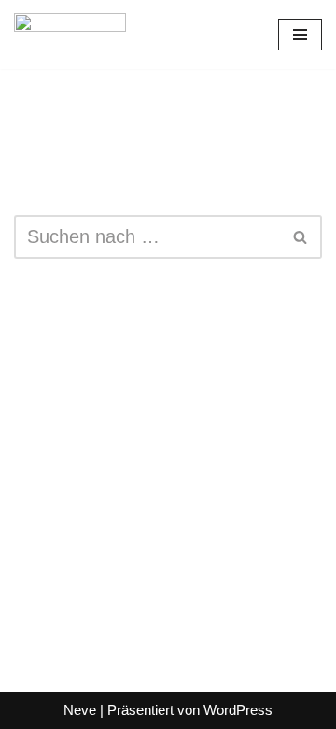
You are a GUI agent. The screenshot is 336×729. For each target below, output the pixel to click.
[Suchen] (301, 237)
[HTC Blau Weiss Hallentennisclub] (70, 34)
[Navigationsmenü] (300, 34)
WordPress (238, 710)
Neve (79, 710)
